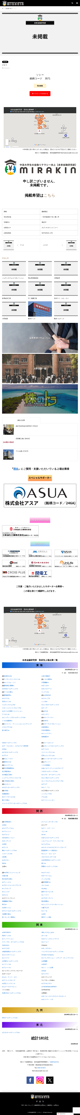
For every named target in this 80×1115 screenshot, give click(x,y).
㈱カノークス (8, 758)
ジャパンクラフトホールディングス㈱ (14, 803)
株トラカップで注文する (40, 93)
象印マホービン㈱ (47, 891)
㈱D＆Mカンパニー (8, 838)
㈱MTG (45, 720)
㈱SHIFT (44, 964)
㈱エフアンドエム (8, 828)
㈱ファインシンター (48, 800)
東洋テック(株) (46, 917)
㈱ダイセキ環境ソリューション (12, 711)
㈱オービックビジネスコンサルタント (53, 996)
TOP (22, 1105)
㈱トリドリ (5, 958)
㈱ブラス (5, 755)
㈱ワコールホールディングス (11, 911)
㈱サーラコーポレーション (51, 724)
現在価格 (40, 86)
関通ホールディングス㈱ (49, 866)
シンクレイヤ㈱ (46, 794)
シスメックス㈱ (7, 853)
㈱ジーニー (45, 942)
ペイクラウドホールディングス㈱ (52, 951)
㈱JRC (43, 914)
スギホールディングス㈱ (49, 771)
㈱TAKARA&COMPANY (49, 986)
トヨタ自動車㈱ (7, 720)
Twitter (43, 1101)
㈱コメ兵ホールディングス (50, 778)
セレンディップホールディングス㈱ (13, 717)
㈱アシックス (6, 882)
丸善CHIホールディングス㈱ (11, 993)
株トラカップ (29, 1105)
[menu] (77, 3)
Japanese (62, 1113)
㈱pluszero (5, 945)
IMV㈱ (4, 863)
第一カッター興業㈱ (8, 917)
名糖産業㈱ (5, 794)
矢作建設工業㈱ (7, 774)
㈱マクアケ (45, 974)
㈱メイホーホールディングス (52, 758)
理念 (15, 468)
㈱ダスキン (5, 860)
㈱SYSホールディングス (10, 689)
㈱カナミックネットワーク (50, 939)
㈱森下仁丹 (45, 907)
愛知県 (5, 62)
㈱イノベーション (8, 939)
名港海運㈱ (45, 727)
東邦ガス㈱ (7, 762)
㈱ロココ (5, 895)
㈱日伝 (4, 825)
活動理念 (49, 1105)
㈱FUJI (45, 711)
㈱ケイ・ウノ (45, 787)
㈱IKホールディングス (9, 743)
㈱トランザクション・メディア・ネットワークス (57, 958)
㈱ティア (44, 708)
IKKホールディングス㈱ (10, 1018)
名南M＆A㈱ (8, 676)
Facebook (37, 1101)
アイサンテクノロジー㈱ (11, 679)
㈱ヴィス (5, 847)
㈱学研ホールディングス (10, 961)
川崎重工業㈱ (6, 914)
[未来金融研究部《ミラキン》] (13, 3)
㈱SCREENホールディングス (51, 860)
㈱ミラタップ (6, 888)
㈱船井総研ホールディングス (11, 951)
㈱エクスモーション (8, 955)
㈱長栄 (4, 844)
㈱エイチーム (8, 765)
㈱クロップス (45, 698)
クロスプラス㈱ (7, 727)
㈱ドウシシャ (6, 831)
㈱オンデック (6, 841)
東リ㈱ (43, 863)
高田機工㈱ (47, 882)
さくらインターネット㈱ (49, 822)
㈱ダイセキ (45, 685)
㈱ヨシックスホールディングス (52, 746)
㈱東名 (6, 790)
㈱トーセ (44, 911)
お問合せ (56, 1105)
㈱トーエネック (48, 743)
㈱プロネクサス (46, 983)
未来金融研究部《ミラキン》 (35, 1112)
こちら (49, 195)
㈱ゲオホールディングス (10, 752)
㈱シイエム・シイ (10, 682)
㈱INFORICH (6, 932)
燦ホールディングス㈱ (9, 850)
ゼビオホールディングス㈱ (11, 1032)
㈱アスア (44, 784)
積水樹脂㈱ (45, 901)
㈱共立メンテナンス (8, 983)
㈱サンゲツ (45, 714)
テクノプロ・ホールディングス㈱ (13, 942)
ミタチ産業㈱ (47, 679)
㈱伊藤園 (44, 961)
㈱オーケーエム (46, 876)
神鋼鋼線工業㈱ (7, 901)
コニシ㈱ (44, 831)
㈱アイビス (45, 749)
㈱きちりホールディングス (50, 838)
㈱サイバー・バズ (47, 999)
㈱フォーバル (6, 967)
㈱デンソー (47, 762)
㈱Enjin (43, 971)
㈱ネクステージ (46, 689)
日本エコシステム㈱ (48, 755)
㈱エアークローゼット (9, 986)
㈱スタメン (7, 784)
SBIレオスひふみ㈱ (47, 932)
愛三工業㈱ (5, 800)
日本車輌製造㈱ (9, 768)
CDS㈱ (4, 749)
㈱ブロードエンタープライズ (11, 885)
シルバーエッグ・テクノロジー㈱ (52, 841)
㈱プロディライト (47, 898)
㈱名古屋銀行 (45, 676)
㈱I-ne (43, 834)
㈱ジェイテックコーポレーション (52, 904)
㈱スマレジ (5, 834)
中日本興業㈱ (45, 730)
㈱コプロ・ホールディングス (50, 774)
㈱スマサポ (5, 948)
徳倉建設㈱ (45, 736)
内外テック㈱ (6, 935)
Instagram (40, 1101)
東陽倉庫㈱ (7, 695)
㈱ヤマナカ (5, 698)
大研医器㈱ (7, 822)
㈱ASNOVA (46, 695)
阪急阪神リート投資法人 (49, 850)
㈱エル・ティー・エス (9, 977)
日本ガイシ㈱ (6, 701)
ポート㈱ (44, 935)
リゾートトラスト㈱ (48, 752)
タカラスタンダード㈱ (48, 857)
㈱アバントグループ (8, 980)
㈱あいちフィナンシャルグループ (52, 768)
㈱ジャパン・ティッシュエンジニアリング (17, 724)
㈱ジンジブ (5, 891)
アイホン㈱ (5, 714)
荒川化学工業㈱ (7, 879)
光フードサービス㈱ (8, 797)
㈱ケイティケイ (47, 717)
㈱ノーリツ (45, 895)
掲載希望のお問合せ (40, 1105)
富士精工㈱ (5, 730)
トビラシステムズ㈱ (8, 705)
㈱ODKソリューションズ (12, 872)
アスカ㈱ (44, 797)
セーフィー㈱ (6, 964)
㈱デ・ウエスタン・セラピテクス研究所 (15, 746)
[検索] (72, 3)
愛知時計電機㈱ (9, 685)
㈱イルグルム (45, 844)
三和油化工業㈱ (9, 781)
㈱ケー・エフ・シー (48, 828)
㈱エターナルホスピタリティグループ (53, 847)
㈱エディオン (45, 872)
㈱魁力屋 (5, 876)
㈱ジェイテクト (46, 733)
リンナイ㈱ (45, 692)
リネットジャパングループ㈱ (11, 708)
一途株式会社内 (53, 1062)
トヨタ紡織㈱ (45, 765)
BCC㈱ (4, 904)
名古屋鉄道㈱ (6, 771)
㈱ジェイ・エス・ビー (48, 853)
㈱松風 (4, 857)
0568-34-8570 (41, 1068)
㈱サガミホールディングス (11, 787)
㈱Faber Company (47, 955)
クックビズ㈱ (45, 879)
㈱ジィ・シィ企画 (47, 967)
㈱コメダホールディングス (50, 705)
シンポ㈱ (44, 701)
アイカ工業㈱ (8, 692)
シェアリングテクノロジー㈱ (11, 778)
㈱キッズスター (46, 948)
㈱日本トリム (6, 907)
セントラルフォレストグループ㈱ (52, 781)
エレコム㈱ (45, 885)
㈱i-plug (44, 888)
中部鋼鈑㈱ (45, 682)
